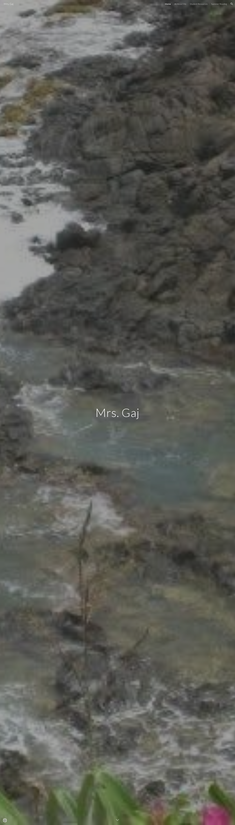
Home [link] (168, 4)
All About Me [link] (180, 4)
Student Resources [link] (199, 4)
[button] (231, 4)
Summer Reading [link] (219, 4)
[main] (117, 412)
